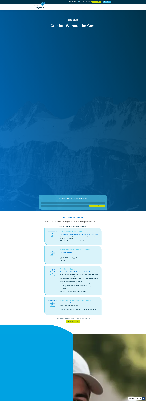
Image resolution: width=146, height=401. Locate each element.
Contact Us (109, 6)
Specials (89, 6)
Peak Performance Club (79, 6)
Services (70, 6)
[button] (112, 1)
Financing (96, 6)
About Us (102, 6)
